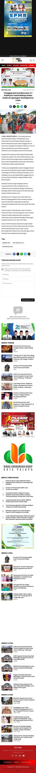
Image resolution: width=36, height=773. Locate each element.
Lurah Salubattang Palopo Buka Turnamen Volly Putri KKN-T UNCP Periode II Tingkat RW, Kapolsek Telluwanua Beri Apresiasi (20, 517)
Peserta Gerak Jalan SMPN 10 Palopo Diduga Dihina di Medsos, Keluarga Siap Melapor (19, 482)
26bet (32, 769)
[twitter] (14, 106)
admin (18, 103)
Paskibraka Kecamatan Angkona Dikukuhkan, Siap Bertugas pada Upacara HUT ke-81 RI (23, 719)
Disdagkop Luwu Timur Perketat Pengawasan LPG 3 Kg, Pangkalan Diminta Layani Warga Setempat (23, 710)
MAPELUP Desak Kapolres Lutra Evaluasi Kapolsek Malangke (23, 667)
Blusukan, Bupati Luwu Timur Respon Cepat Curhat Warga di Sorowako (18, 511)
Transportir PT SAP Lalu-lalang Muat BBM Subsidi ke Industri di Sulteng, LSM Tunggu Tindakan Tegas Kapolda (23, 358)
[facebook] (10, 106)
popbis (18, 771)
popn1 (14, 769)
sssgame (5, 769)
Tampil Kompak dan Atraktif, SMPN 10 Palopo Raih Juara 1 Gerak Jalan (18, 501)
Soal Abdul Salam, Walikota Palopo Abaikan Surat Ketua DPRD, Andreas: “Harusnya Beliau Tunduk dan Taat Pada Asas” (23, 387)
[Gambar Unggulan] (18, 121)
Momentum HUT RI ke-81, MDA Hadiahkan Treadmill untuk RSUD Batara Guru (23, 577)
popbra (18, 769)
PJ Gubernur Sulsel (19, 243)
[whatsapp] (18, 106)
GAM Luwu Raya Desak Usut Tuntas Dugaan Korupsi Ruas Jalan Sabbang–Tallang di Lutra (23, 377)
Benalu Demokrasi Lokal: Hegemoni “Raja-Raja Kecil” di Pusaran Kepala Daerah (23, 404)
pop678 (23, 769)
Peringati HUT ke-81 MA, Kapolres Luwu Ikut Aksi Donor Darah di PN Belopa (23, 586)
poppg (28, 769)
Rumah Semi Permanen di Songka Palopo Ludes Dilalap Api (23, 348)
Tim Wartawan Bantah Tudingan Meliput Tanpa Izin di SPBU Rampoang (19, 506)
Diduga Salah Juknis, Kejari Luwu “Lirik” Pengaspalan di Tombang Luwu (22, 595)
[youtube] (23, 755)
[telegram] (21, 106)
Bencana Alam (6, 90)
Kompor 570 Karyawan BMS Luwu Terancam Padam (22, 367)
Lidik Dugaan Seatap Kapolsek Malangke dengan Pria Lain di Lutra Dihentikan (23, 657)
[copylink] (25, 106)
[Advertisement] (18, 622)
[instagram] (16, 755)
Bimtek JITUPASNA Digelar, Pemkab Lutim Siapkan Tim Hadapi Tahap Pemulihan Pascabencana (22, 728)
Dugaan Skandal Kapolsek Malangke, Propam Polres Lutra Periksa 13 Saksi (24, 676)
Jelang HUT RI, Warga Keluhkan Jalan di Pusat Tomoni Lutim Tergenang (23, 737)
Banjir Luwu (7, 243)
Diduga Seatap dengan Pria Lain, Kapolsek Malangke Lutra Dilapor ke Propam (23, 685)
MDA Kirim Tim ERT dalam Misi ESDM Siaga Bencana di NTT (23, 567)
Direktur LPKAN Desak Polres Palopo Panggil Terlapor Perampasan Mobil (22, 395)
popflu (10, 769)
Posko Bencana (8, 246)
